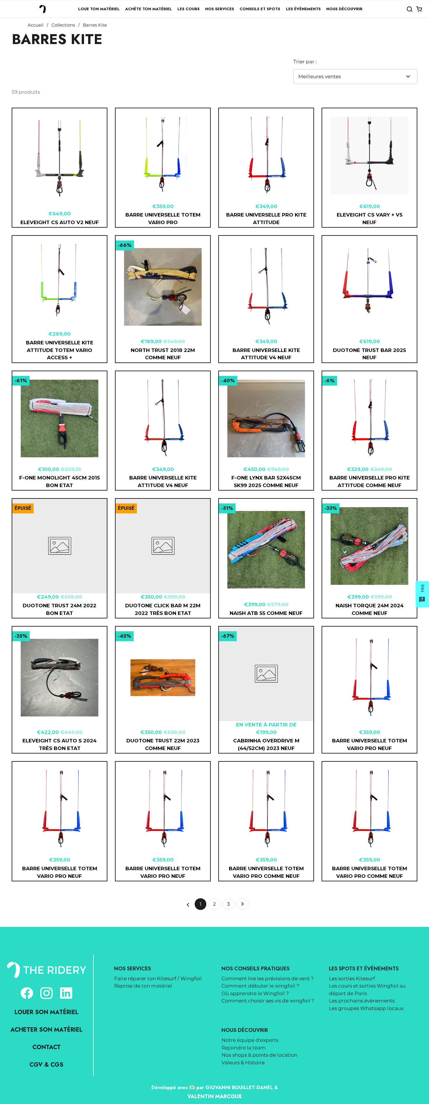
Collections (63, 25)
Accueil (35, 25)
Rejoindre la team (244, 1048)
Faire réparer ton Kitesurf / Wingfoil (158, 978)
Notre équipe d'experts (250, 1040)
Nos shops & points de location (259, 1055)
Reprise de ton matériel (143, 986)
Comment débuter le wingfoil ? (260, 986)
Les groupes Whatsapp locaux (366, 1008)
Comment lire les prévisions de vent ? (268, 978)
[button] (409, 9)
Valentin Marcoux (214, 1096)
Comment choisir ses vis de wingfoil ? (268, 1001)
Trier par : (305, 61)
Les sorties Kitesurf (352, 978)
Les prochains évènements (362, 1001)
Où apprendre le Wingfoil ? (255, 993)
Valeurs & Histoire (243, 1062)
